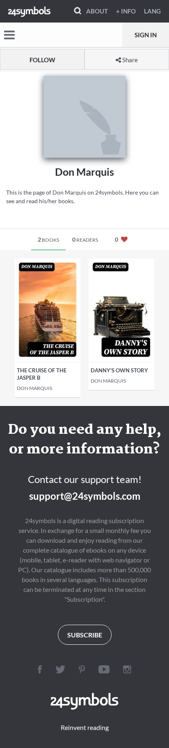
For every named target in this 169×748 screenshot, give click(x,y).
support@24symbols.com (84, 496)
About (97, 11)
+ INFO (126, 11)
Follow (42, 59)
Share (129, 59)
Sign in (146, 35)
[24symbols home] (29, 11)
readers (85, 239)
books (48, 239)
